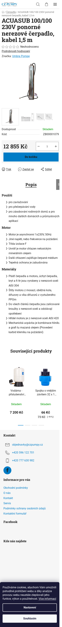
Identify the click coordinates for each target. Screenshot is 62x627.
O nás (7, 493)
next (58, 378)
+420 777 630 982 (23, 460)
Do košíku (31, 157)
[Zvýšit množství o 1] (55, 146)
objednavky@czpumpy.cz (27, 444)
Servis (7, 503)
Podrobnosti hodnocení (16, 51)
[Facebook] (7, 470)
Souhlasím (29, 618)
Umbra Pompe (21, 56)
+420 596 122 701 (23, 452)
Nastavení (30, 607)
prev (3, 378)
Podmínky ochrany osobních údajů (24, 508)
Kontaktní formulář (14, 513)
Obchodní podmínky (15, 487)
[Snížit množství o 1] (38, 146)
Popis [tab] (31, 184)
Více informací (47, 598)
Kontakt (8, 498)
